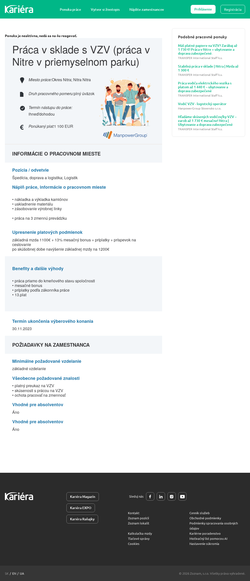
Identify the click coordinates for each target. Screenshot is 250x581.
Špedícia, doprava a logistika (37, 177)
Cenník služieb (199, 513)
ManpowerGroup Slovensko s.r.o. (199, 108)
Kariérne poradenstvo (205, 533)
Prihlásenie (203, 9)
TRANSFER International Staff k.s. (200, 57)
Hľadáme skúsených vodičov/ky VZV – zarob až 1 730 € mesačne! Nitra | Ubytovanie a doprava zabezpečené (207, 121)
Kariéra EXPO (80, 507)
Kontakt (133, 513)
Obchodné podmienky (205, 518)
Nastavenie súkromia (204, 544)
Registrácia (232, 9)
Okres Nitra (61, 79)
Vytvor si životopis (105, 9)
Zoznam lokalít (138, 523)
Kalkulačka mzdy (140, 533)
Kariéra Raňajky (82, 519)
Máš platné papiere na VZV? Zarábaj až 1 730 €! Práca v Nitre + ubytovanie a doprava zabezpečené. (207, 49)
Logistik (71, 177)
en (14, 573)
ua (22, 573)
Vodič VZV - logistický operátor (202, 104)
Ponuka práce (70, 9)
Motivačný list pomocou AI (208, 538)
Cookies (133, 544)
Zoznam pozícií (138, 518)
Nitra (77, 79)
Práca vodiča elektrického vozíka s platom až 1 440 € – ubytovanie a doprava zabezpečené (204, 87)
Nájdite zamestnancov (146, 9)
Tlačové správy (138, 538)
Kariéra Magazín (82, 496)
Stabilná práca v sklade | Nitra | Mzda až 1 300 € (208, 68)
